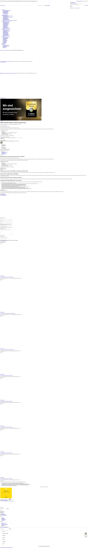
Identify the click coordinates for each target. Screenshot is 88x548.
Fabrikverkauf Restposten (6, 14)
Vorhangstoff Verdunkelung (6, 34)
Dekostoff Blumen (5, 40)
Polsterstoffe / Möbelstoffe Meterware (7, 10)
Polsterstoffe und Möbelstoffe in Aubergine (7, 17)
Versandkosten (5, 125)
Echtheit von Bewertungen (4, 524)
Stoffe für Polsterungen (5, 16)
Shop (3, 50)
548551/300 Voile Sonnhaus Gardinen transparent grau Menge (8, 137)
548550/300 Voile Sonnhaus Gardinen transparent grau (6, 61)
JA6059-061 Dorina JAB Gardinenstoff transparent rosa (6, 401)
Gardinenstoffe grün (5, 26)
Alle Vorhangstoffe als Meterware (6, 29)
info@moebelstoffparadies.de (3, 195)
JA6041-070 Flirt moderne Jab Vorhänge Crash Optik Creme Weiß (7, 313)
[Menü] (86, 532)
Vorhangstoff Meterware (5, 12)
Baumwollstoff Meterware (6, 18)
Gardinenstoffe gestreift (5, 25)
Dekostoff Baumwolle (5, 38)
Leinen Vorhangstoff (5, 35)
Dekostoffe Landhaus (5, 37)
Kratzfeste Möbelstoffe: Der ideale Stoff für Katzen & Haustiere (10, 20)
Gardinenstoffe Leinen (5, 27)
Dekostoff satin (4, 42)
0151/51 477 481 (4, 194)
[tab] (45, 152)
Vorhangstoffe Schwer (5, 33)
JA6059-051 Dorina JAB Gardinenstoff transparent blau (6, 375)
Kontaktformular (5, 46)
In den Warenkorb (2, 138)
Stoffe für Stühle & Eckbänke (6, 19)
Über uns (4, 47)
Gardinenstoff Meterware (5, 11)
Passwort (71, 5)
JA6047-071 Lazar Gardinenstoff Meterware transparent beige (7, 349)
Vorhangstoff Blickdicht (5, 32)
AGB (2, 523)
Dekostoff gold (4, 39)
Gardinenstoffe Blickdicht (6, 24)
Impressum (3, 525)
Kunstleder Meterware (5, 13)
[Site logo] (2, 5)
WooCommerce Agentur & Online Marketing (4, 527)
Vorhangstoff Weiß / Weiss (6, 30)
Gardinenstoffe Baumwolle (6, 23)
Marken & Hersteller (4, 519)
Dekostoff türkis (5, 41)
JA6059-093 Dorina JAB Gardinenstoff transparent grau (6, 478)
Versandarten (3, 518)
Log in (71, 6)
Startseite (1, 50)
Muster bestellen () (3, 140)
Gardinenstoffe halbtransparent (6, 28)
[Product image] (44, 311)
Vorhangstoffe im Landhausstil (6, 31)
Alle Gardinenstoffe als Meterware (7, 21)
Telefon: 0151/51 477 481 (6, 45)
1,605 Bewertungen (6, 497)
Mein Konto (3, 520)
